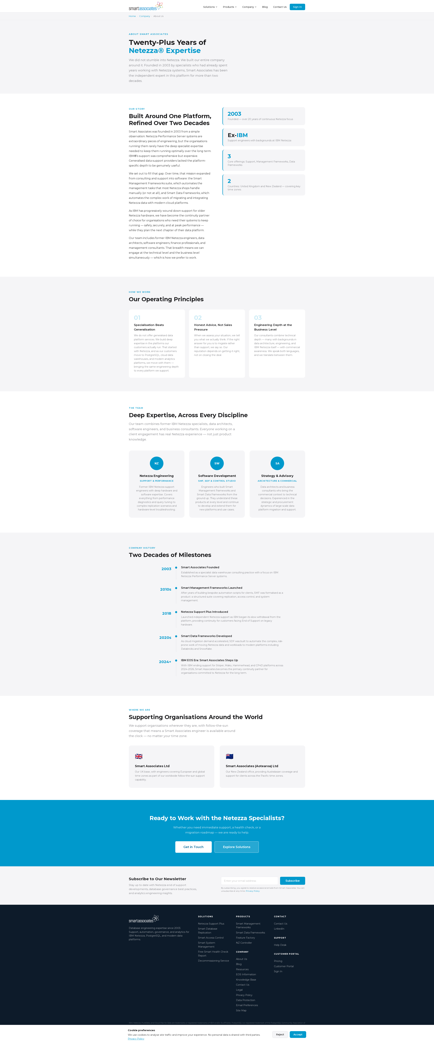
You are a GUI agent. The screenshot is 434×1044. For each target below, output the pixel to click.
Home (132, 16)
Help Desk (280, 945)
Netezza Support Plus (211, 923)
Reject (280, 1034)
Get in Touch (193, 847)
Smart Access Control (211, 937)
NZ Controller (244, 942)
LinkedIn (279, 928)
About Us (241, 959)
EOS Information (246, 974)
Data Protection (245, 1000)
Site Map (241, 1010)
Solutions (209, 6)
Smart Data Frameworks (250, 932)
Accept (297, 1034)
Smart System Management (206, 944)
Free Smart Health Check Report (213, 953)
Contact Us (280, 6)
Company (248, 6)
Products (228, 6)
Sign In (297, 6)
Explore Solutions (236, 847)
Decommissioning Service (213, 960)
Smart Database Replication (207, 930)
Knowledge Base (246, 979)
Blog (265, 6)
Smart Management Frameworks (248, 925)
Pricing (278, 961)
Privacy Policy (253, 891)
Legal (239, 989)
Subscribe (292, 880)
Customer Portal (284, 966)
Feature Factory (245, 937)
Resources (242, 969)
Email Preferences (247, 1005)
